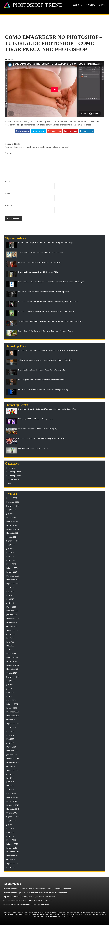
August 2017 (11, 867)
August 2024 (11, 545)
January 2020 (11, 754)
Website (8, 205)
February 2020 (12, 751)
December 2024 (12, 529)
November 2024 (12, 533)
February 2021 (12, 704)
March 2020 (11, 747)
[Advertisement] (54, 21)
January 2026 (11, 498)
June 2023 (10, 595)
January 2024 (11, 572)
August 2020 (11, 727)
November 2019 (12, 762)
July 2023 (10, 591)
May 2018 (10, 832)
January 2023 (11, 615)
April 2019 (10, 789)
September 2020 (12, 723)
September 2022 (12, 630)
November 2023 (12, 580)
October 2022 (11, 626)
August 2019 (11, 774)
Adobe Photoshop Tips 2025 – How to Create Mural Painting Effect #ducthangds (35, 893)
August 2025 (11, 510)
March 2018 (11, 840)
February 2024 (12, 568)
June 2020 (10, 735)
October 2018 (11, 813)
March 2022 (11, 653)
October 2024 (11, 537)
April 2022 (10, 649)
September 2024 (12, 541)
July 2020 (10, 731)
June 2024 (10, 552)
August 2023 (11, 587)
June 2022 (10, 642)
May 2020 (10, 739)
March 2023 (11, 607)
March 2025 (11, 517)
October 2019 (11, 766)
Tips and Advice (12, 479)
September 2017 (12, 863)
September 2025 (12, 506)
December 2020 (12, 712)
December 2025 (12, 502)
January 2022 (11, 661)
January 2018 (11, 848)
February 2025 (12, 521)
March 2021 (11, 700)
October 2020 (11, 719)
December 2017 (12, 852)
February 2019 (12, 797)
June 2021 (10, 688)
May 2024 (10, 556)
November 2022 (12, 622)
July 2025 (10, 513)
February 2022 (12, 657)
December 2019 (12, 758)
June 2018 (10, 828)
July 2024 (10, 548)
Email (7, 193)
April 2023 (10, 603)
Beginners (77, 5)
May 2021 (10, 692)
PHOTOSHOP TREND (37, 4)
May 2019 (10, 786)
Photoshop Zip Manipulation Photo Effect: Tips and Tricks (26, 904)
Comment (10, 153)
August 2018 (11, 820)
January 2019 (11, 801)
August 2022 (11, 634)
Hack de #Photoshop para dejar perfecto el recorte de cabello (27, 900)
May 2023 (10, 599)
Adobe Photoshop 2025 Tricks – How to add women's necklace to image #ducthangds (37, 889)
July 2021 (10, 685)
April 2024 (10, 560)
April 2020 (10, 743)
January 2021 (11, 708)
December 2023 (12, 576)
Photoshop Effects (13, 472)
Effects (102, 5)
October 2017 (11, 859)
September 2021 (12, 677)
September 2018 (12, 817)
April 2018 (10, 836)
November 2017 (12, 856)
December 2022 (12, 618)
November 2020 (12, 716)
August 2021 (11, 681)
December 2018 (12, 805)
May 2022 (10, 646)
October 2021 (11, 673)
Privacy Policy (70, 916)
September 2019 (12, 770)
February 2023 (12, 611)
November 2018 (12, 809)
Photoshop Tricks (13, 476)
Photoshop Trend (22, 912)
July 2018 (10, 824)
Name (7, 181)
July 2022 (10, 638)
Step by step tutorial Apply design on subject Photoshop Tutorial (29, 896)
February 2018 (12, 844)
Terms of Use (59, 916)
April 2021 (10, 696)
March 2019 (11, 793)
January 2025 (11, 525)
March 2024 (11, 564)
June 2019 (10, 782)
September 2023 (12, 583)
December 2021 (12, 665)
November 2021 (12, 669)
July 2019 (10, 778)
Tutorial (90, 5)
